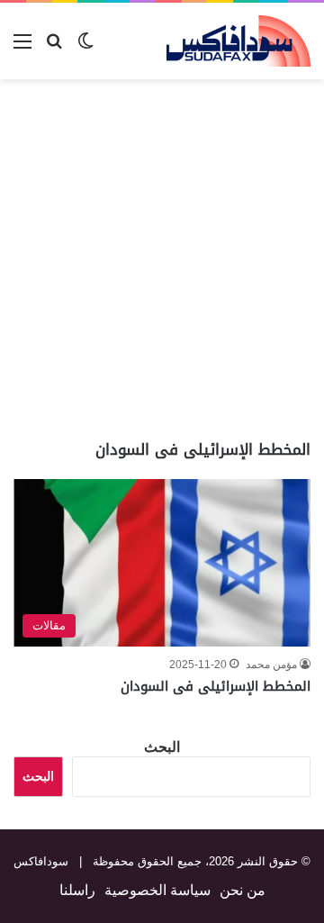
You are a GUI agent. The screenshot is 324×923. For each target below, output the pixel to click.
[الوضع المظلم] (85, 48)
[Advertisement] (162, 259)
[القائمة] (23, 48)
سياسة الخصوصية (157, 890)
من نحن (243, 890)
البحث (162, 747)
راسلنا (77, 890)
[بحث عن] (54, 48)
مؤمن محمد (271, 664)
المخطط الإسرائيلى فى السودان (215, 686)
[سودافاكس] (238, 41)
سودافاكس (41, 861)
